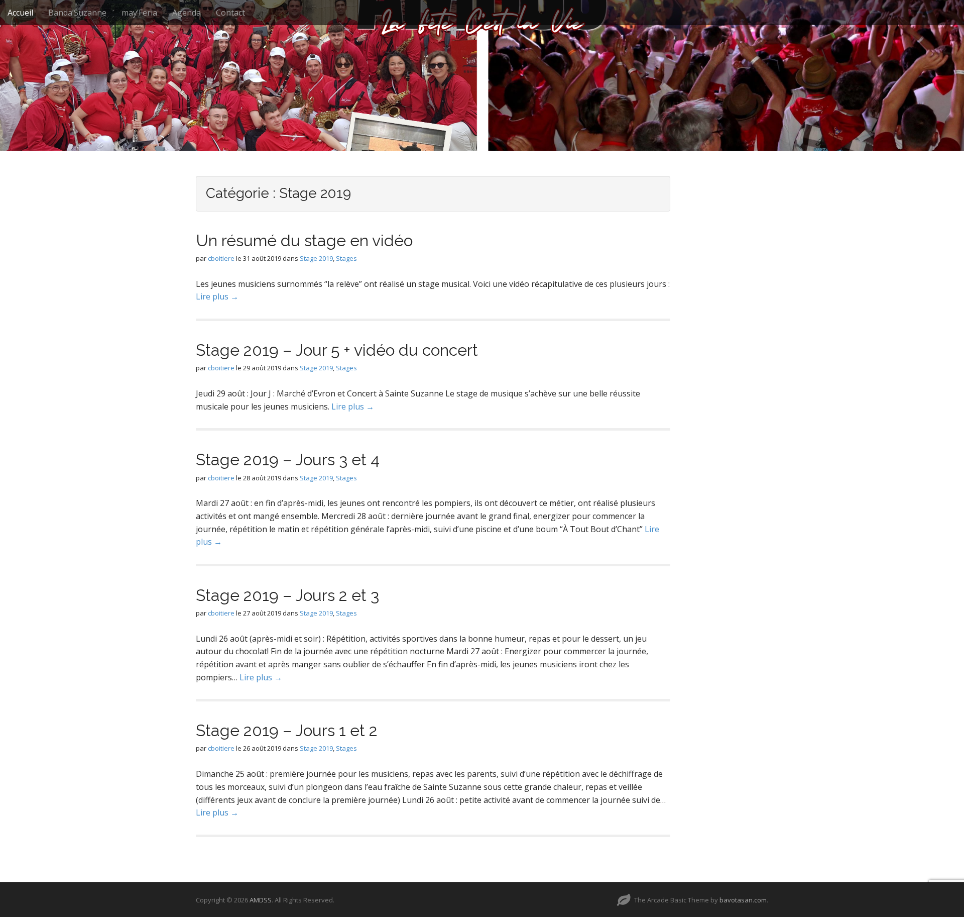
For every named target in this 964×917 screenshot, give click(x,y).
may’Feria (139, 12)
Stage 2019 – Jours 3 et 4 (288, 459)
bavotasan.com (743, 899)
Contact (230, 12)
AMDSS (261, 899)
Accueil (20, 12)
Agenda (186, 12)
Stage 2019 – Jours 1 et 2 (287, 730)
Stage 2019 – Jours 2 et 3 (287, 595)
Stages (346, 258)
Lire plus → (217, 296)
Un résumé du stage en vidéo (304, 240)
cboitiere (221, 258)
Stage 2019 (316, 258)
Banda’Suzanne (77, 12)
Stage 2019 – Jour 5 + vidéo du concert (337, 350)
